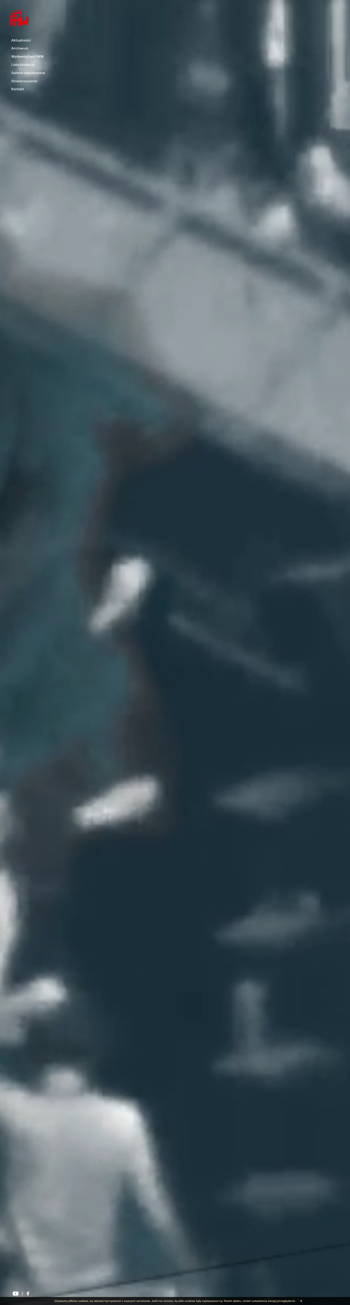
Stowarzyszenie (24, 81)
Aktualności (21, 40)
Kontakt (17, 89)
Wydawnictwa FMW (27, 56)
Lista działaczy (23, 65)
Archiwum (19, 48)
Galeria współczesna (28, 73)
